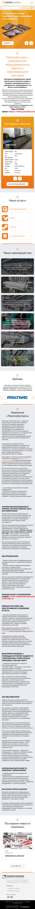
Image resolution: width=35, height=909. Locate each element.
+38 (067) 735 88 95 (13, 888)
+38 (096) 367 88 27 (13, 891)
